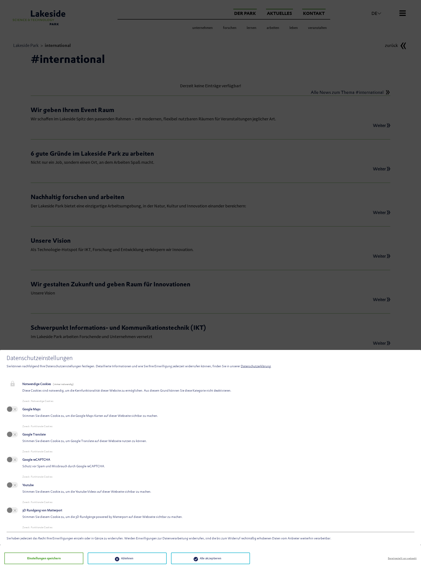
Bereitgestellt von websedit (402, 558)
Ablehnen (127, 558)
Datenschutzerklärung (256, 366)
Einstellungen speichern (44, 558)
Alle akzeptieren (210, 558)
